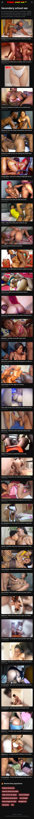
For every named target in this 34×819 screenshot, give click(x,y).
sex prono (5, 805)
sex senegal (23, 798)
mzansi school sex (8, 788)
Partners (15, 814)
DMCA (20, 814)
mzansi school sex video (10, 791)
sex (12, 805)
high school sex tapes (9, 795)
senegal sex (22, 801)
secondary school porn (9, 798)
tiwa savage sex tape (9, 801)
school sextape (24, 795)
